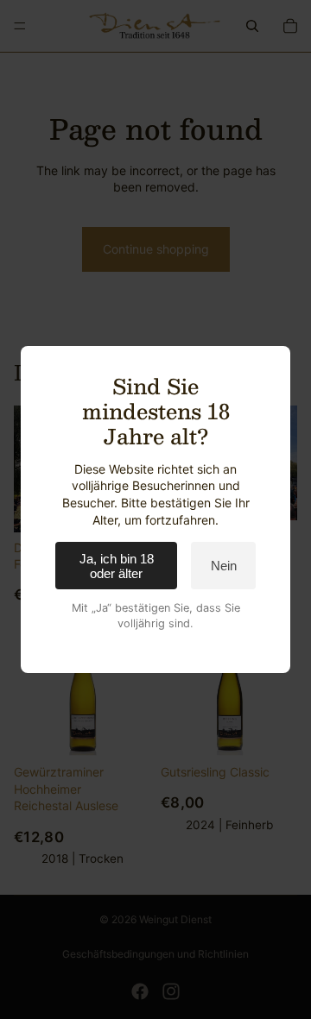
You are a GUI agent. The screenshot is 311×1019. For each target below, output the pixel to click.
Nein (224, 565)
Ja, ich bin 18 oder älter (116, 566)
